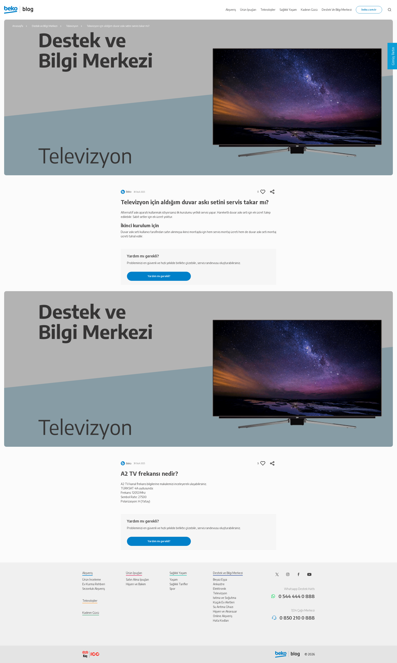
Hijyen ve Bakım (136, 584)
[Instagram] (288, 574)
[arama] (389, 9)
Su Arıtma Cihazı (223, 607)
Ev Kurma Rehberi (93, 584)
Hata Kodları (221, 620)
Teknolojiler (89, 600)
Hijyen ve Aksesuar (225, 611)
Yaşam (174, 579)
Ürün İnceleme (91, 579)
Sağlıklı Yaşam (178, 573)
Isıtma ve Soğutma (224, 597)
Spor (172, 588)
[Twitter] (277, 574)
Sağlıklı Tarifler (179, 584)
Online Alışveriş (222, 616)
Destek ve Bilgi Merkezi (228, 573)
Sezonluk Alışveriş (93, 588)
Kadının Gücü (90, 612)
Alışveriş (87, 573)
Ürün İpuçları (134, 573)
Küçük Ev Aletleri (223, 602)
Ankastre (219, 584)
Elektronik (219, 588)
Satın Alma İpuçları (137, 579)
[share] (272, 192)
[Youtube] (309, 574)
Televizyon (220, 593)
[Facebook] (298, 574)
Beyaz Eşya (220, 579)
